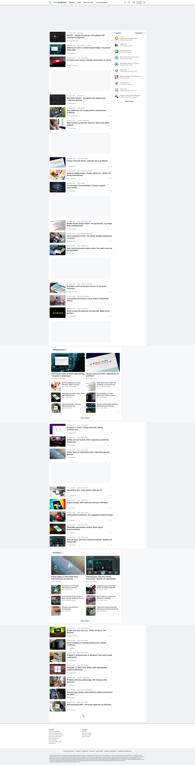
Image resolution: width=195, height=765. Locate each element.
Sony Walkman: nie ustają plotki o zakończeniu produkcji (86, 111)
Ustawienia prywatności (124, 751)
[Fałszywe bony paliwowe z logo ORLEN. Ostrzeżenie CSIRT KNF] (91, 589)
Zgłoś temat (99, 751)
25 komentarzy (72, 660)
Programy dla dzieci (53, 740)
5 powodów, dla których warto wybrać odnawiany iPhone (88, 299)
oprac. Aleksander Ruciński (69, 600)
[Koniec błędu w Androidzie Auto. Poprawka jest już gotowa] (58, 454)
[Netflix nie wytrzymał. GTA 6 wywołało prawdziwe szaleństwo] (58, 441)
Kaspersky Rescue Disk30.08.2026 (130, 95)
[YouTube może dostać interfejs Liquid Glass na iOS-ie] (58, 61)
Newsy (79, 2)
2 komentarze (72, 710)
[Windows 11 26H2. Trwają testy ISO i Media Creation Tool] (58, 429)
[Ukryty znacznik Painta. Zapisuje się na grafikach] (58, 162)
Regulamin (85, 751)
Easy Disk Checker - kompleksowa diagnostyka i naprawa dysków (86, 99)
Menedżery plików (124, 78)
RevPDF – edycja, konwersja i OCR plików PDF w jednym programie (86, 36)
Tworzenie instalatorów (126, 84)
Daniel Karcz (80, 33)
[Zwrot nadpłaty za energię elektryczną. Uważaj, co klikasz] (91, 397)
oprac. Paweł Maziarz (82, 246)
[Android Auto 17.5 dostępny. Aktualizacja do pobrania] (56, 589)
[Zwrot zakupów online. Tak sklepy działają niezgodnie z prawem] (58, 237)
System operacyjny (86, 736)
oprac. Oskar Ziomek (82, 57)
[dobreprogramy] (61, 2)
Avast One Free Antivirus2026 (128, 38)
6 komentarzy (72, 508)
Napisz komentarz (73, 40)
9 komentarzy (72, 316)
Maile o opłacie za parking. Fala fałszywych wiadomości (106, 597)
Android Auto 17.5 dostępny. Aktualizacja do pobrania (70, 586)
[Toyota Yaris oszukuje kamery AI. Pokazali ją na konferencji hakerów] (91, 611)
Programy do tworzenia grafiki (55, 741)
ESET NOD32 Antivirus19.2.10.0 (129, 63)
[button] (144, 2)
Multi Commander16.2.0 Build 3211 (130, 76)
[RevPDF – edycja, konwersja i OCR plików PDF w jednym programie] (58, 37)
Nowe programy (52, 743)
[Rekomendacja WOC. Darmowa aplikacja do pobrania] (56, 408)
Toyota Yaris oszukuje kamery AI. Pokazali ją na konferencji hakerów (107, 608)
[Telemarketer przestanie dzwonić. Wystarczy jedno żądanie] (58, 124)
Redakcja (78, 751)
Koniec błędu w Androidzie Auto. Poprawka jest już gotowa (88, 453)
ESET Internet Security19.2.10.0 (129, 57)
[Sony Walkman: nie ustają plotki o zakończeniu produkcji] (58, 112)
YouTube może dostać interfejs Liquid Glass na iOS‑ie (89, 60)
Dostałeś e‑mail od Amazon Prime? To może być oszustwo (87, 287)
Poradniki (84, 731)
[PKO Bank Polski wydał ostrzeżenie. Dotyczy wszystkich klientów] (91, 408)
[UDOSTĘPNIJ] (111, 40)
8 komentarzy (72, 191)
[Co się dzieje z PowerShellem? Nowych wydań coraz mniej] (58, 187)
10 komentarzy (72, 433)
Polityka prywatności (110, 751)
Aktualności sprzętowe (87, 733)
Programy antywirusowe (126, 40)
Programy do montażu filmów (55, 736)
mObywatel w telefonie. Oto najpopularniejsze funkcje (90, 515)
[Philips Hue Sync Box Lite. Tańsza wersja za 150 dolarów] (58, 632)
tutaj (79, 762)
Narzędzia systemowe (125, 52)
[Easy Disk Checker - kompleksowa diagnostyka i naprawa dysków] (58, 99)
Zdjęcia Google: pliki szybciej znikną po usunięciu (87, 502)
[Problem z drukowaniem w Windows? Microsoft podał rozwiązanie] (58, 657)
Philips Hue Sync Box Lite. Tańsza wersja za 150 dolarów (86, 631)
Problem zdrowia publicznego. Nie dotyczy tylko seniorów (87, 681)
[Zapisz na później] (108, 40)
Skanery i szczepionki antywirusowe (129, 97)
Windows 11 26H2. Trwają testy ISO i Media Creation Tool (85, 428)
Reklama (92, 751)
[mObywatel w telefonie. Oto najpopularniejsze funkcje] (58, 516)
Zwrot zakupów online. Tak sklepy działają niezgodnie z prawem (89, 237)
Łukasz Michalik (66, 611)
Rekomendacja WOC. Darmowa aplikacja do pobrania (71, 405)
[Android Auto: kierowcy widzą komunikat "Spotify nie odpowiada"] (58, 541)
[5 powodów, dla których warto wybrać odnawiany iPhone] (58, 300)
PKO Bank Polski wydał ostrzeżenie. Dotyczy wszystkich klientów (107, 405)
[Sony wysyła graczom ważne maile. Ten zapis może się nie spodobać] (58, 250)
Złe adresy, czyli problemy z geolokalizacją (70, 608)
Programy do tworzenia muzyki (55, 733)
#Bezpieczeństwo (59, 350)
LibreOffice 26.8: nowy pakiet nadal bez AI (84, 490)
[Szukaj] (125, 2)
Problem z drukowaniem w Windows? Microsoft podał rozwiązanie (89, 656)
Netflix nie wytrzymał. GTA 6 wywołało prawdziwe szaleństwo (88, 441)
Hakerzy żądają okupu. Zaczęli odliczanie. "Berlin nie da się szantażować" (89, 174)
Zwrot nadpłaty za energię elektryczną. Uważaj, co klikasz (106, 394)
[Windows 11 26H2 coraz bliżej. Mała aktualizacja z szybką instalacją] (58, 669)
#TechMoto (57, 553)
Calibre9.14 (123, 44)
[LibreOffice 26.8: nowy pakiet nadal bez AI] (58, 492)
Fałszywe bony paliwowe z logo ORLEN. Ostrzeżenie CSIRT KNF (106, 586)
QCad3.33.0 (123, 70)
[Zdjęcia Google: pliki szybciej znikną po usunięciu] (58, 504)
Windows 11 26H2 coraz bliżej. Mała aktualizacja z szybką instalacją (87, 668)
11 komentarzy (72, 128)
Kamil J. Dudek (81, 108)
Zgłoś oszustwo (88, 2)
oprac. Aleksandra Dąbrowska (84, 233)
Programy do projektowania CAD (128, 71)
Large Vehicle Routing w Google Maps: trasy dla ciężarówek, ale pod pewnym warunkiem (72, 597)
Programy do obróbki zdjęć (54, 731)
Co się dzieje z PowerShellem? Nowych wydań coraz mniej (86, 186)
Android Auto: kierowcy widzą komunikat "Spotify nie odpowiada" (89, 540)
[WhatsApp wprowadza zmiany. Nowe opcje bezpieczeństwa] (56, 397)
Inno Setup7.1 (124, 82)
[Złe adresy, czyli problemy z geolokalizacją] (56, 611)
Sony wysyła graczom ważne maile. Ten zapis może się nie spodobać (89, 249)
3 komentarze (72, 178)
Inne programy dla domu (126, 45)
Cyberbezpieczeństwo (86, 735)
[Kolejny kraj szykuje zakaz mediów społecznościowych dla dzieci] (58, 694)
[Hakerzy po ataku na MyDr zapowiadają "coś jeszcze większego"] (58, 49)
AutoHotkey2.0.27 (125, 50)
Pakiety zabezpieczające (126, 58)
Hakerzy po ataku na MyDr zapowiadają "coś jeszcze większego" (88, 48)
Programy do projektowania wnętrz (56, 735)
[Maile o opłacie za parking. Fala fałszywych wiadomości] (91, 600)
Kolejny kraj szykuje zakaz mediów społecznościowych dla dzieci (89, 693)
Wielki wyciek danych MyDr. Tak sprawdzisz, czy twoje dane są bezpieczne (89, 224)
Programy (72, 2)
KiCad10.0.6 (123, 89)
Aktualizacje (139, 33)
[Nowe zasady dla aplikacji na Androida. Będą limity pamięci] (58, 312)
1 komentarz (72, 253)
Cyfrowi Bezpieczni (101, 2)
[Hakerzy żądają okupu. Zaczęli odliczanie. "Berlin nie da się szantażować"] (58, 175)
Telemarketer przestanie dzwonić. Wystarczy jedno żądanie (88, 124)
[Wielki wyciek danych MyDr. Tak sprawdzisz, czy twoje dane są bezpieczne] (58, 225)
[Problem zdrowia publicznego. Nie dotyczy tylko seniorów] (58, 681)
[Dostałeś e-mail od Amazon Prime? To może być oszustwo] (58, 288)
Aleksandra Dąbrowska (83, 120)
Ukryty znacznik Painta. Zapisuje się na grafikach (87, 161)
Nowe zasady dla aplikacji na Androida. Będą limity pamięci (88, 312)
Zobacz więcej (85, 418)
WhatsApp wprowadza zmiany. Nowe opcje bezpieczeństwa (73, 394)
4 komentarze (72, 53)
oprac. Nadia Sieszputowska (84, 45)
